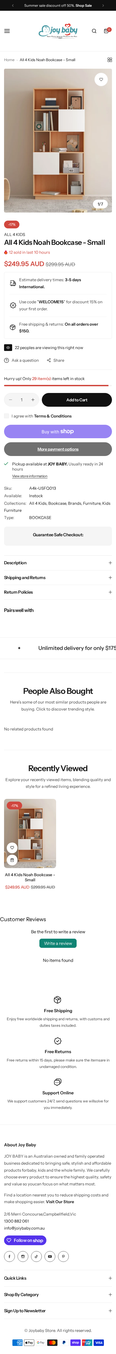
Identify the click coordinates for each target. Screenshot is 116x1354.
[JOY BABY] (58, 30)
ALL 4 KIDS (14, 234)
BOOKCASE (40, 517)
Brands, (75, 503)
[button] (12, 5)
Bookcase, (58, 503)
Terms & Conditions (52, 416)
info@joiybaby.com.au (24, 1228)
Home (9, 59)
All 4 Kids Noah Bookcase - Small (30, 877)
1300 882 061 (16, 1221)
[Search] (94, 31)
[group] (58, 140)
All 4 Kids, (38, 503)
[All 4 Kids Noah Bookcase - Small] (30, 833)
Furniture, (92, 503)
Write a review (58, 943)
